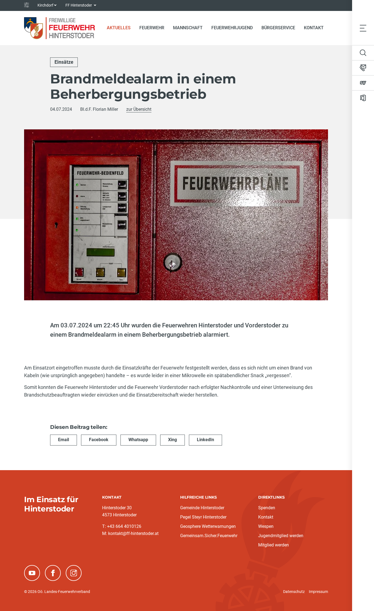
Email (63, 439)
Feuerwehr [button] (151, 27)
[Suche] (363, 52)
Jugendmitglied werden (280, 535)
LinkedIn (205, 439)
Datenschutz (294, 591)
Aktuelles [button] (119, 27)
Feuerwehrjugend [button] (232, 27)
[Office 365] (363, 98)
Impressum (318, 591)
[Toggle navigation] (363, 28)
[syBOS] (363, 82)
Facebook (98, 439)
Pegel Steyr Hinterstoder (203, 517)
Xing (172, 439)
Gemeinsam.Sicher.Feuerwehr (208, 535)
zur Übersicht (138, 109)
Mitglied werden (273, 545)
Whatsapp (138, 439)
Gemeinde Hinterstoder (202, 507)
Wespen (266, 526)
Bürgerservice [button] (278, 27)
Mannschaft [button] (188, 27)
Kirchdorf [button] (45, 5)
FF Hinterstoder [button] (79, 5)
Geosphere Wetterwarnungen (208, 526)
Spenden (266, 507)
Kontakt (314, 27)
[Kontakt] (363, 67)
